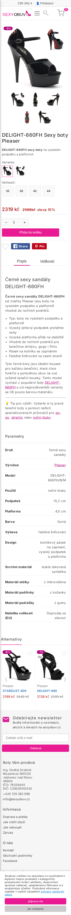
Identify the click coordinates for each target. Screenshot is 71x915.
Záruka (8, 832)
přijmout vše (35, 901)
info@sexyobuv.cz (16, 799)
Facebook (10, 861)
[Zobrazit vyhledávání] (45, 13)
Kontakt (8, 850)
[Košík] (60, 13)
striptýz (17, 417)
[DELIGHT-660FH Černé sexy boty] (20, 176)
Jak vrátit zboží (14, 822)
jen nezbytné (36, 908)
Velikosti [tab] (47, 261)
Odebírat (35, 748)
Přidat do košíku (30, 232)
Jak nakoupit (12, 827)
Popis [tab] (22, 261)
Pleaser (60, 465)
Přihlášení (46, 3)
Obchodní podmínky (17, 855)
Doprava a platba (15, 817)
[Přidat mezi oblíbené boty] (5, 246)
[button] (30, 653)
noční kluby (41, 417)
